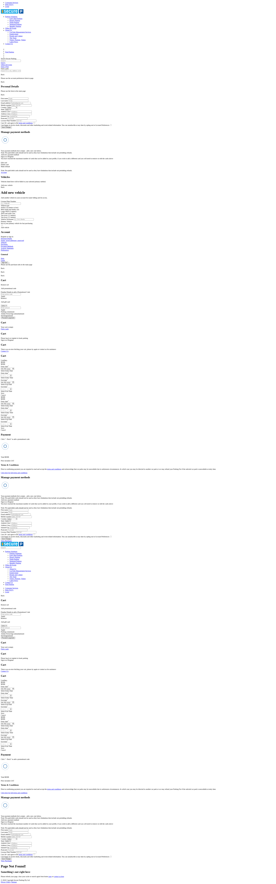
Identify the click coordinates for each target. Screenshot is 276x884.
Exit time (4, 387)
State (2, 109)
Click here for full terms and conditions (14, 473)
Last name (4, 101)
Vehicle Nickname (7, 219)
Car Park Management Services (20, 32)
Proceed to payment (8, 318)
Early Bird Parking (15, 18)
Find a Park (5, 67)
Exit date (4, 380)
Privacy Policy (6, 882)
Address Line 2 (6, 114)
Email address (5, 103)
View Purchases (6, 541)
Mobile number (6, 105)
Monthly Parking (15, 26)
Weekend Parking (15, 24)
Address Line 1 (6, 112)
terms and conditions (26, 123)
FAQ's (3, 63)
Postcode (4, 118)
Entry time (5, 373)
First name (4, 98)
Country (3, 107)
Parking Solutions (11, 17)
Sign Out (4, 262)
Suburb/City (5, 116)
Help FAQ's (9, 4)
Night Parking (14, 22)
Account (4, 172)
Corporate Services (11, 3)
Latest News (13, 42)
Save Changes (6, 127)
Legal (7, 6)
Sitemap (14, 882)
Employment (13, 34)
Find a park (5, 329)
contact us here (59, 876)
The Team (12, 38)
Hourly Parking (14, 20)
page (50, 876)
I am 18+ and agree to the (17, 123)
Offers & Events (10, 28)
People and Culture (16, 36)
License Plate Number (8, 121)
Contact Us (9, 44)
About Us (8, 30)
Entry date (5, 367)
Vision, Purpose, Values (17, 40)
